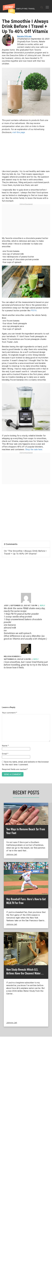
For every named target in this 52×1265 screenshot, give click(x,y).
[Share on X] (3, 629)
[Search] (42, 7)
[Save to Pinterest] (3, 635)
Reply (42, 605)
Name (5, 746)
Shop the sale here (33, 449)
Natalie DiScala (24, 36)
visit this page (18, 132)
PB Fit (34, 310)
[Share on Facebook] (3, 624)
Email (5, 754)
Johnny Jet (11, 855)
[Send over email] (3, 641)
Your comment (9, 713)
